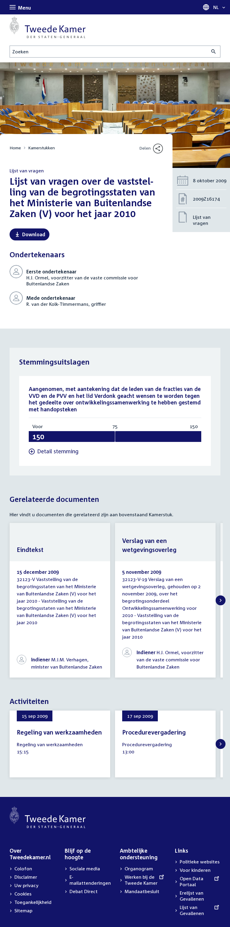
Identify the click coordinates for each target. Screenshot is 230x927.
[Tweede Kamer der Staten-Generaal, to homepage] (48, 27)
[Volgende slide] (221, 600)
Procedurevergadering (154, 732)
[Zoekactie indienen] (213, 52)
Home (15, 147)
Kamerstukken (41, 147)
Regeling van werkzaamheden (59, 732)
